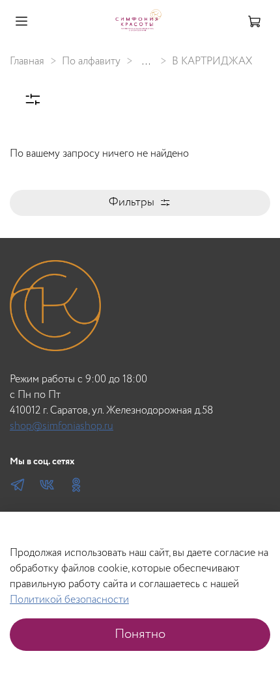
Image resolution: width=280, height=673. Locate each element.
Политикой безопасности (69, 599)
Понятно (140, 634)
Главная (27, 61)
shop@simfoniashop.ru (61, 426)
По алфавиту (91, 61)
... (146, 62)
